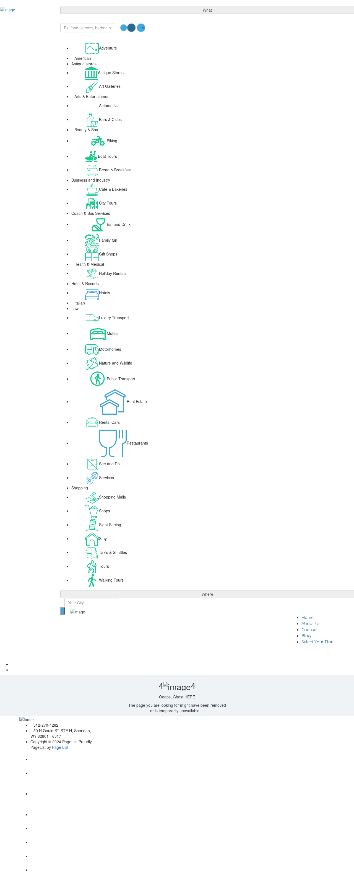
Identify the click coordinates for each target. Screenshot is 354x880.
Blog (306, 636)
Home (307, 618)
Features (272, 728)
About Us (311, 624)
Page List (60, 747)
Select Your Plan (317, 642)
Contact (309, 630)
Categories (193, 728)
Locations (111, 728)
